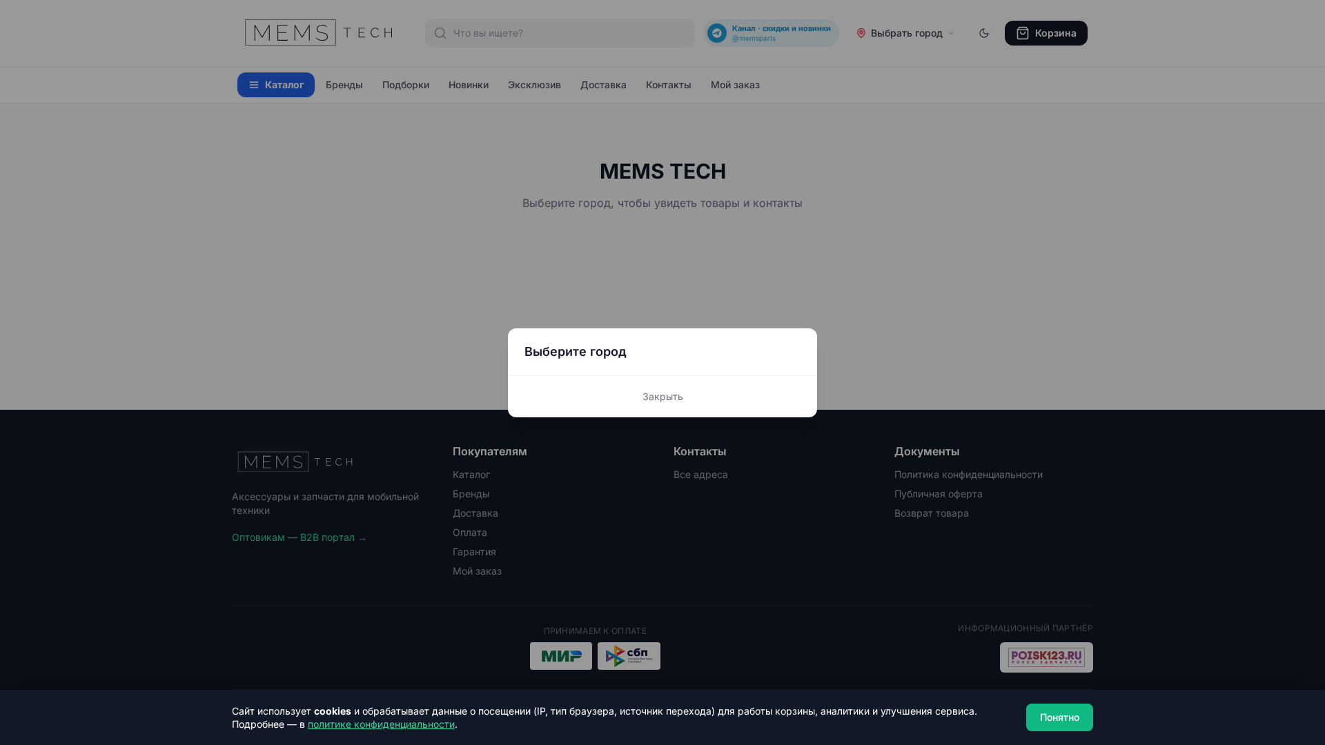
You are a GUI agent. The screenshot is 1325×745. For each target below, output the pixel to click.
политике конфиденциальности (381, 724)
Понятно (1059, 717)
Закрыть (662, 396)
